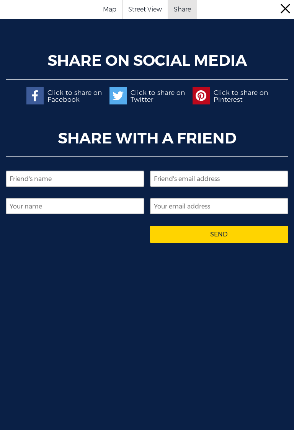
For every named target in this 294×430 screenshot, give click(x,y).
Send (219, 234)
